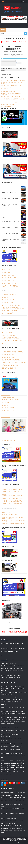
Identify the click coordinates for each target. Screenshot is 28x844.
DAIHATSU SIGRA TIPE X (7, 405)
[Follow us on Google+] (7, 783)
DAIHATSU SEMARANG (7, 439)
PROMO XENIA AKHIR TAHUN (18, 808)
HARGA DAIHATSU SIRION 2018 (8, 343)
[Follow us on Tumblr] (24, 783)
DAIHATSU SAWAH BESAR (6, 820)
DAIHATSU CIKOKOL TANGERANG (16, 813)
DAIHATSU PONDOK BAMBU (7, 825)
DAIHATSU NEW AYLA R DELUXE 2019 (10, 198)
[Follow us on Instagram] (22, 783)
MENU (22, 1)
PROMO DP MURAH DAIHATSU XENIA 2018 (11, 307)
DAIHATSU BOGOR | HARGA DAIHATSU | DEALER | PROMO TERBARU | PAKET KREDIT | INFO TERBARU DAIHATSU (12, 688)
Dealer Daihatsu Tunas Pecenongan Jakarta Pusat (11, 828)
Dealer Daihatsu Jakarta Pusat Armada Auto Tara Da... (13, 520)
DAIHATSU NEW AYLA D (7, 269)
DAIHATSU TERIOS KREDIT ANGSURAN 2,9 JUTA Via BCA (13, 80)
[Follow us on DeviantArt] (17, 783)
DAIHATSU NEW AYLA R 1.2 (8, 282)
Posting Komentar (7, 74)
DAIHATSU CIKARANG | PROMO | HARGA (10, 811)
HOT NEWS (4, 296)
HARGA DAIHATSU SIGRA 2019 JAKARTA (10, 399)
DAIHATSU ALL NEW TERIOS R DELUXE (10, 359)
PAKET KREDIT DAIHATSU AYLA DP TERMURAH (11, 96)
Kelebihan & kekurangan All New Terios (10, 367)
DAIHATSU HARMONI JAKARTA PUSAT (9, 673)
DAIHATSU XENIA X (6, 297)
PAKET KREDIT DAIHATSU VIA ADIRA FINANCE (12, 498)
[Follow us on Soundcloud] (5, 785)
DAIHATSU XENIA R (6, 300)
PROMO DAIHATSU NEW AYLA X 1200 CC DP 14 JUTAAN (13, 98)
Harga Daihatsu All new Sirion (8, 332)
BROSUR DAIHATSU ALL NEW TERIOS (10, 365)
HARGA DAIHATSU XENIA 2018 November (11, 305)
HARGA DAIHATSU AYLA (7, 278)
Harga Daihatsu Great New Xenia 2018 (9, 102)
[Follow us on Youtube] (12, 783)
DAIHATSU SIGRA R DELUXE (8, 410)
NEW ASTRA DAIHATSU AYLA (7, 90)
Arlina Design (16, 842)
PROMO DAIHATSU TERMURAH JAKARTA (11, 233)
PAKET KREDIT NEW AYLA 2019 (8, 210)
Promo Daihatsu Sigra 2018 (8, 412)
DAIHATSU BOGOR (5, 813)
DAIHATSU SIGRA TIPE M (7, 404)
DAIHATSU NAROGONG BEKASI (8, 823)
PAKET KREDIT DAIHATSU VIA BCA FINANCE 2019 (12, 501)
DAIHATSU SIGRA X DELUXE (8, 407)
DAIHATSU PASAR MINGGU (17, 816)
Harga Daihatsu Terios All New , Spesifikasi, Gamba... (13, 364)
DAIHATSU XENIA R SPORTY (8, 302)
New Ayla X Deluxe (6, 274)
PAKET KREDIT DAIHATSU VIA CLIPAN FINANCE (12, 489)
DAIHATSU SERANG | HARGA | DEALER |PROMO (12, 753)
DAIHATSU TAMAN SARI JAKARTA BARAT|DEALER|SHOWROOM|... (9, 312)
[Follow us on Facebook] (2, 783)
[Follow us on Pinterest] (19, 783)
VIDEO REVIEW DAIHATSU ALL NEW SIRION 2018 (12, 342)
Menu (3, 29)
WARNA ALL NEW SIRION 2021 (8, 335)
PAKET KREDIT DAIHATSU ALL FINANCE (10, 488)
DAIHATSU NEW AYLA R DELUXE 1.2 (9, 285)
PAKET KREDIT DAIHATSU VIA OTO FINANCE (11, 500)
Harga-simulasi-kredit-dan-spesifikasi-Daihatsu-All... (12, 352)
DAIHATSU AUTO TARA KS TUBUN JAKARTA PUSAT (12, 670)
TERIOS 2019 (9, 792)
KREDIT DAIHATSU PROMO (7, 646)
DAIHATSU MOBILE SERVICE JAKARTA (10, 310)
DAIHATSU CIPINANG (18, 825)
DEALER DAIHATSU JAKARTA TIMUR (9, 514)
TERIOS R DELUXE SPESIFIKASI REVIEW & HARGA (11, 795)
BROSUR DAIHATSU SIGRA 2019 (18, 792)
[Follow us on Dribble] (14, 783)
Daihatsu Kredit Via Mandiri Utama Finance (11, 505)
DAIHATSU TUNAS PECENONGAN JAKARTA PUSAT (12, 668)
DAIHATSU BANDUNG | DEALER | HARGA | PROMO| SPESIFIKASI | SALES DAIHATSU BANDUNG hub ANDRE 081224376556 (13, 713)
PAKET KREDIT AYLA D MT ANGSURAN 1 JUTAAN (11, 85)
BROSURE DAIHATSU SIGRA (19, 648)
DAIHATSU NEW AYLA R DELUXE (9, 283)
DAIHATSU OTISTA (14, 818)
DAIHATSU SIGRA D (6, 402)
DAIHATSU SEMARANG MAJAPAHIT (9, 440)
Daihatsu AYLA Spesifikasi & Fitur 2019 (10, 286)
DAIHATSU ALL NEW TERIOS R (8, 357)
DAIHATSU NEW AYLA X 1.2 (8, 280)
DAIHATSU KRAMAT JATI (17, 820)
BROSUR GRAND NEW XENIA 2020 (9, 294)
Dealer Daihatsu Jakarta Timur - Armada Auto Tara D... (13, 521)
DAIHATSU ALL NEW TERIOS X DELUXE (10, 356)
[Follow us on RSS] (10, 783)
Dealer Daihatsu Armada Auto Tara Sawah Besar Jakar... (13, 665)
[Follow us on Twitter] (5, 783)
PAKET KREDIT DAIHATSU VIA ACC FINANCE (11, 491)
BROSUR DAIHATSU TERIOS (7, 648)
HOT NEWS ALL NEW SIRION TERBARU (10, 334)
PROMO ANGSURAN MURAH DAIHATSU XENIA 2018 (13, 308)
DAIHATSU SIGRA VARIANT (7, 401)
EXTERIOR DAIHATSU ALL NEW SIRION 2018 (11, 338)
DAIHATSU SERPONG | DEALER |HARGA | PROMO (12, 696)
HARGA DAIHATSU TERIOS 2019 (9, 368)
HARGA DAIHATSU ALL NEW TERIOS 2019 (11, 360)
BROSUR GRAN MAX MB (18, 646)
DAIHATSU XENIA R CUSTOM (7, 106)
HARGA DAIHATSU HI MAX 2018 (7, 104)
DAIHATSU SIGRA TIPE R (7, 408)
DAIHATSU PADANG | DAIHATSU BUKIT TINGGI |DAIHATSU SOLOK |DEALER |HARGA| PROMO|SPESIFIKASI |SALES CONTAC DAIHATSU (12, 744)
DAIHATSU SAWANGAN (6, 816)
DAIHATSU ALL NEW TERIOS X (8, 354)
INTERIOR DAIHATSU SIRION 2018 (9, 337)
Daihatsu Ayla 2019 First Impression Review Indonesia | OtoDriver (9, 193)
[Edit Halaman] (2, 58)
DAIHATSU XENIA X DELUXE (8, 299)
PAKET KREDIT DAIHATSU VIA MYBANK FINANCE (12, 503)
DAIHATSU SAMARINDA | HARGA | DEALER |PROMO (12, 771)
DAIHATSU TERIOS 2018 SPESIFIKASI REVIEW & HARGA (13, 797)
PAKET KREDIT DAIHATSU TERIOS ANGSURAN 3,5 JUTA (14, 362)
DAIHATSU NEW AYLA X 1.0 (8, 275)
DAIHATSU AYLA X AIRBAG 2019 (9, 277)
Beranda (3, 655)
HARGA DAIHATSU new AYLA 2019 (8, 91)
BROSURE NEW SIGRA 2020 (8, 397)
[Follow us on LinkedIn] (2, 785)
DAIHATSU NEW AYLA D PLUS (8, 271)
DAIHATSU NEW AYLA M (7, 272)
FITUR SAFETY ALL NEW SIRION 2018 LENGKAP (12, 340)
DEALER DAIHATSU (6, 512)
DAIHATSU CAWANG (5, 818)
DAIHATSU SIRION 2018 (6, 808)
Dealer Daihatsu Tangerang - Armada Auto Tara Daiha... (14, 523)
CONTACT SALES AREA (6, 774)
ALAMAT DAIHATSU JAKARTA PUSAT (9, 663)
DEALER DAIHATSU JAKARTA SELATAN (10, 515)
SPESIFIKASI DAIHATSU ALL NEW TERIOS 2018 (12, 351)
